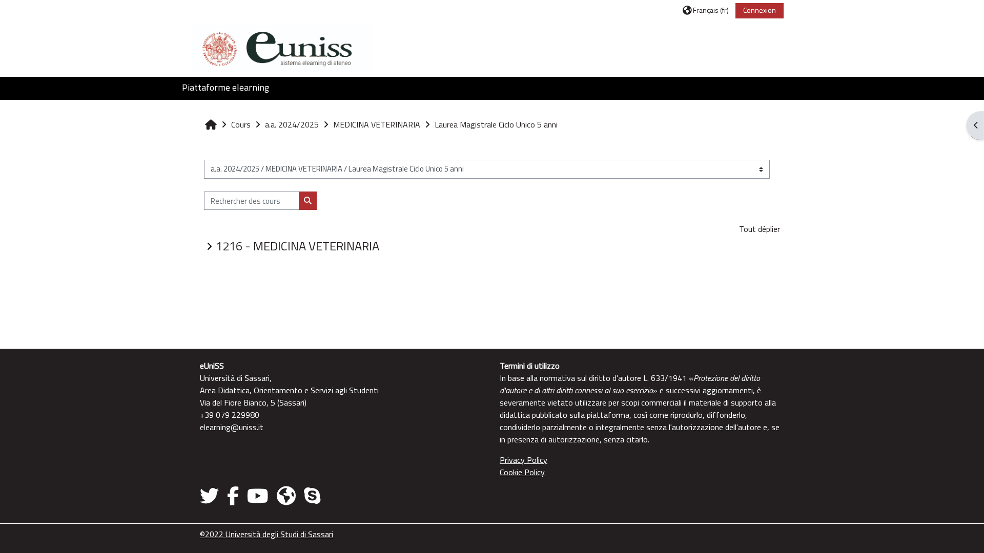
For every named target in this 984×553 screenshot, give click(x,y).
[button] (705, 10)
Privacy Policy (523, 460)
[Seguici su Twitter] (211, 495)
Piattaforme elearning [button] (225, 87)
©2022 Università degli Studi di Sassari (266, 534)
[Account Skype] (312, 495)
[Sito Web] (286, 495)
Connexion (759, 10)
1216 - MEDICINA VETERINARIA (297, 246)
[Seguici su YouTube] (258, 495)
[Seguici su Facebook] (233, 495)
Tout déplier (759, 229)
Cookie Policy (522, 472)
